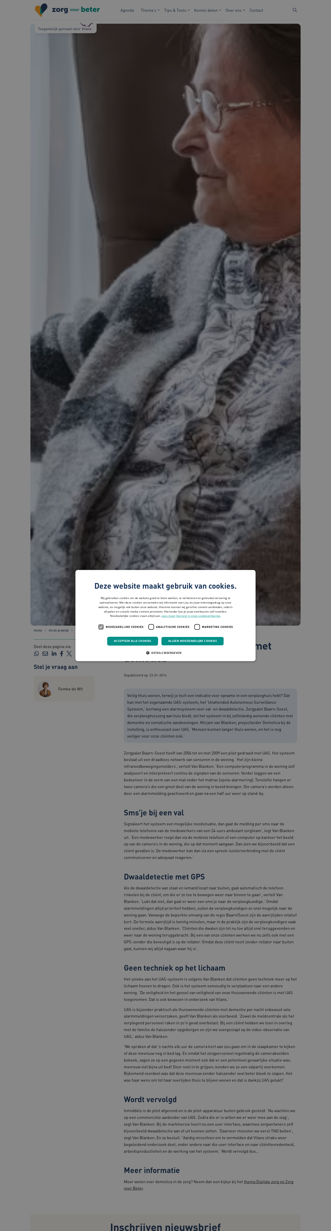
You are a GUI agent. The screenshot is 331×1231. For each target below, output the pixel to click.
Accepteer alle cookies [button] (132, 641)
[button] (165, 652)
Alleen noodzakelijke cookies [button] (192, 641)
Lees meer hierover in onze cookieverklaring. (191, 616)
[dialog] (165, 615)
